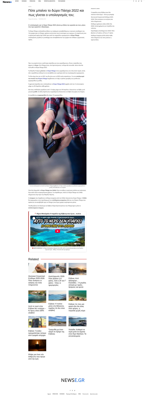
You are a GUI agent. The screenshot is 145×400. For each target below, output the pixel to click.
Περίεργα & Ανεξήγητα (49, 1)
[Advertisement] (39, 51)
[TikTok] (138, 2)
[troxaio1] (57, 321)
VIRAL (39, 1)
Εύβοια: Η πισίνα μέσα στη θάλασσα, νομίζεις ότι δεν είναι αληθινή (56, 307)
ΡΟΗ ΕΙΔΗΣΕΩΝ (61, 1)
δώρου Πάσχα (42, 78)
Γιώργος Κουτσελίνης (32, 19)
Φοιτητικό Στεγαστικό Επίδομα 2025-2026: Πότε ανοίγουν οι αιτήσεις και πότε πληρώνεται (36, 280)
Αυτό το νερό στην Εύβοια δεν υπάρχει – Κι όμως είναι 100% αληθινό (37, 309)
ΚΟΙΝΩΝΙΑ (24, 1)
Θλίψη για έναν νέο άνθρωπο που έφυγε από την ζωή (36, 356)
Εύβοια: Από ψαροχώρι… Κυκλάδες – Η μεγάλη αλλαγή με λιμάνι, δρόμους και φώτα (77, 282)
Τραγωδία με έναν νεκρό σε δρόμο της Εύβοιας (56, 332)
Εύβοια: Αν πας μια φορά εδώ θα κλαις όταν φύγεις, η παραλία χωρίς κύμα (77, 307)
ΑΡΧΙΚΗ (17, 1)
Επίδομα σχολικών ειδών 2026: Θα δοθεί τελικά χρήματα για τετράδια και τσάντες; (102, 26)
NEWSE (29, 6)
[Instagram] (136, 2)
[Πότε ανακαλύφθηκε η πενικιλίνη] (37, 268)
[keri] (37, 345)
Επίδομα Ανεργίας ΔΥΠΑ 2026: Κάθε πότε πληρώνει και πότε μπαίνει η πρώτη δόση (101, 38)
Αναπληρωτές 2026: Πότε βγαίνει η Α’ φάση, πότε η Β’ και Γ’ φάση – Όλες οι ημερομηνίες (57, 280)
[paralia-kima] (37, 296)
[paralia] (57, 295)
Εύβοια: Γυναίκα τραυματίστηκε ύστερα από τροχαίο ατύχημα (37, 333)
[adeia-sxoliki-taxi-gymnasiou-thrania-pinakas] (57, 268)
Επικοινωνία (85, 394)
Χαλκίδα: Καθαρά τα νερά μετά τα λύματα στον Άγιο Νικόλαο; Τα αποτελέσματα (77, 333)
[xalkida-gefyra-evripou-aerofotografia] (77, 321)
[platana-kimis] (77, 269)
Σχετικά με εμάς (93, 394)
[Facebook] (133, 2)
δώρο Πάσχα (52, 71)
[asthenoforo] (37, 322)
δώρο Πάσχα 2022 (59, 84)
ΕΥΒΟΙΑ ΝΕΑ (32, 1)
